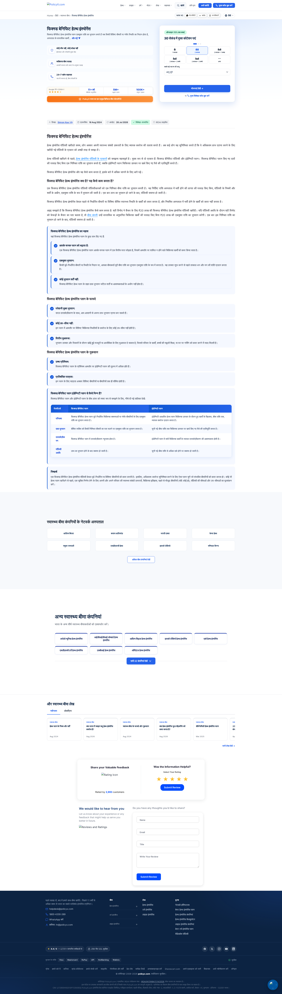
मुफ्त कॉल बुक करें (225, 5)
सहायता (168, 5)
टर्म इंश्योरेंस (147, 909)
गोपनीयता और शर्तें (117, 969)
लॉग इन (192, 5)
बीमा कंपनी (92, 215)
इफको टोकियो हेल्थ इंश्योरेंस (176, 638)
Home (50, 15)
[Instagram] (219, 949)
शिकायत (207, 969)
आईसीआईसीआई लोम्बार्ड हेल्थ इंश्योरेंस (106, 639)
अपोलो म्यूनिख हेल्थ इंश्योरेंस (71, 638)
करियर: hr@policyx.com (61, 924)
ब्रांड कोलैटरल (77, 969)
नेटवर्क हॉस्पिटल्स (182, 905)
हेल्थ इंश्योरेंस (147, 905)
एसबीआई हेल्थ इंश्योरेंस (106, 650)
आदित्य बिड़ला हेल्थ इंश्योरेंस (141, 638)
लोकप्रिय (68, 710)
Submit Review (172, 787)
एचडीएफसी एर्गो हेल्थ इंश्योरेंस (71, 650)
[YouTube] (226, 949)
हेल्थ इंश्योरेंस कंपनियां (184, 914)
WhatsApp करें (56, 919)
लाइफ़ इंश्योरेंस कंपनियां (184, 924)
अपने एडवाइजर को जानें (192, 969)
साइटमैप (104, 969)
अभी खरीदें (205, 5)
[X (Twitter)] (212, 949)
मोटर (149, 5)
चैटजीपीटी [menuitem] (192, 15)
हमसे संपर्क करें (92, 969)
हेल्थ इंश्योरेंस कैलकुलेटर (185, 919)
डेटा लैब (129, 969)
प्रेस (47, 969)
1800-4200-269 (57, 914)
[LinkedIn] (233, 949)
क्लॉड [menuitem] (203, 15)
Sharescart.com (172, 969)
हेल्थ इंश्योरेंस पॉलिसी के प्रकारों (91, 158)
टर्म (141, 5)
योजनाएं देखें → (197, 88)
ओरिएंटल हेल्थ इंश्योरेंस (141, 650)
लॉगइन (233, 969)
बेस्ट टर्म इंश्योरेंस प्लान (184, 929)
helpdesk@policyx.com (61, 909)
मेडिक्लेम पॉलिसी (181, 934)
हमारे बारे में (56, 969)
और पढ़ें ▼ (76, 38)
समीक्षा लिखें (140, 969)
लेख (158, 5)
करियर (66, 969)
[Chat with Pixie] (273, 985)
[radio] (175, 50)
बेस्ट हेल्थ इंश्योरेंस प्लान (185, 909)
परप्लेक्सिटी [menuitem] (215, 15)
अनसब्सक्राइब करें (155, 969)
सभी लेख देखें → (228, 745)
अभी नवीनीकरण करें (220, 969)
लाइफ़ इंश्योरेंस (148, 914)
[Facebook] (205, 949)
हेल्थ (122, 5)
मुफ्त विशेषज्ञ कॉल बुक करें (199, 95)
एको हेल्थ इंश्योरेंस (211, 638)
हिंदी (56, 15)
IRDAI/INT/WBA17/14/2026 (152, 981)
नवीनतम (53, 710)
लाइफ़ (132, 5)
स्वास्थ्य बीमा (65, 15)
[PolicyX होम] (58, 5)
